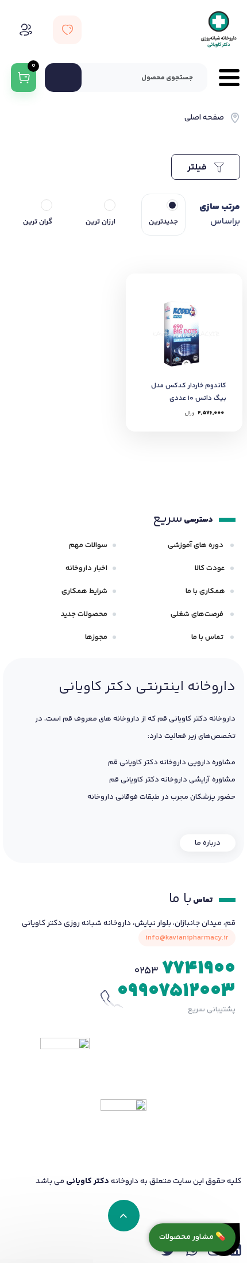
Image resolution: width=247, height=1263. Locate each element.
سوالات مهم (88, 545)
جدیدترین (163, 222)
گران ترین (37, 222)
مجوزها (96, 637)
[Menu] (223, 77)
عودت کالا (210, 568)
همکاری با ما (205, 591)
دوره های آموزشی (196, 545)
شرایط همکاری (84, 591)
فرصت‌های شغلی (198, 614)
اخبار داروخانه (86, 568)
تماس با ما (208, 637)
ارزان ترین (100, 222)
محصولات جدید (84, 614)
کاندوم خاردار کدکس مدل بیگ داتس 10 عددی (188, 392)
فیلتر (198, 167)
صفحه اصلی (204, 117)
